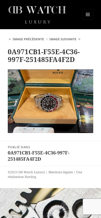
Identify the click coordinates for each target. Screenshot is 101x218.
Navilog (30, 177)
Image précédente (28, 39)
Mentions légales (60, 172)
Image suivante (62, 39)
